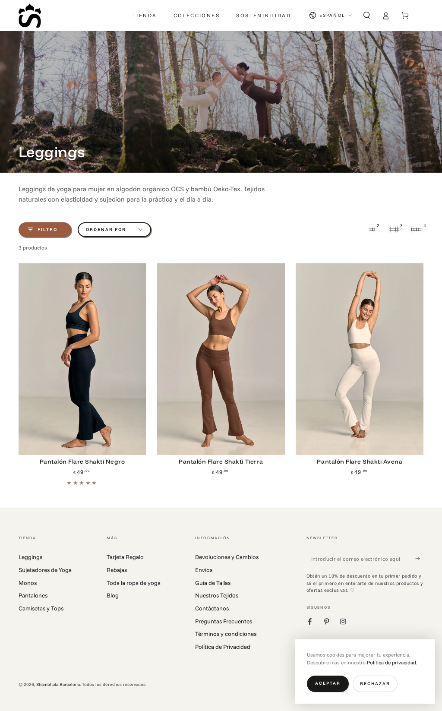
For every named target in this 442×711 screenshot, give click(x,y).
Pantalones (33, 595)
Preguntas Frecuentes (223, 621)
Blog (113, 595)
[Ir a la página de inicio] (30, 15)
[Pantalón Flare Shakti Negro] (82, 359)
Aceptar (328, 683)
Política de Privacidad (222, 646)
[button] (366, 15)
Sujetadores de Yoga (45, 569)
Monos (28, 582)
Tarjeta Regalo (125, 556)
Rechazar (375, 683)
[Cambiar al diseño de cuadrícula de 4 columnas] (416, 229)
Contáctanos (212, 608)
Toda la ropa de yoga (134, 582)
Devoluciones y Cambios (227, 556)
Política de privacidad (391, 662)
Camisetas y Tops (41, 608)
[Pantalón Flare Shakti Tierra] (221, 359)
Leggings (30, 556)
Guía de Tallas (212, 582)
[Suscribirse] (419, 558)
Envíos (203, 569)
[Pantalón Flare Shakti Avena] (359, 359)
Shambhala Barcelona (58, 684)
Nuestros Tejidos (216, 595)
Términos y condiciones (225, 633)
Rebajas (117, 569)
